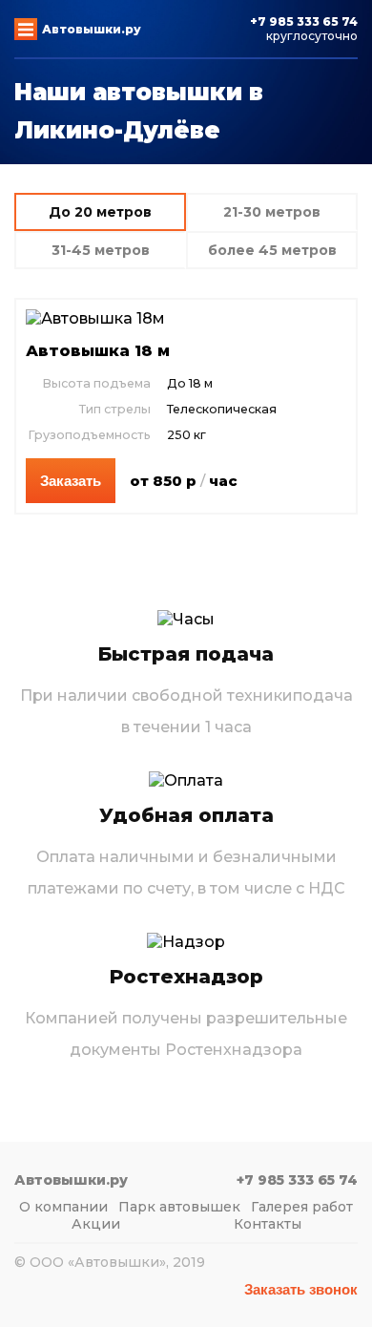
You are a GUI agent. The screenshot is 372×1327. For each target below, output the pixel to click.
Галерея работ (302, 1206)
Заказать (70, 481)
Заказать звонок (301, 1289)
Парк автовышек (179, 1206)
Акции (96, 1223)
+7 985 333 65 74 (304, 21)
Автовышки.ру (91, 29)
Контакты (267, 1223)
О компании (63, 1206)
